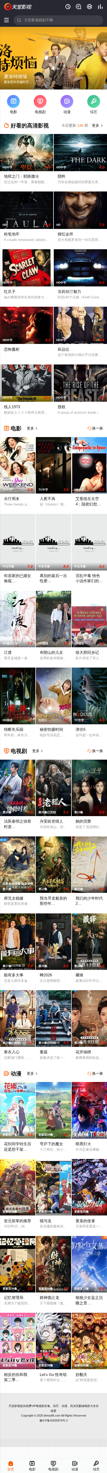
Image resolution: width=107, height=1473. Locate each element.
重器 (44, 1052)
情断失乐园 (13, 729)
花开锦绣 (83, 1052)
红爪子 (10, 291)
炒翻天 (81, 1374)
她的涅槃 (83, 821)
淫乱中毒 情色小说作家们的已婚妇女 (89, 580)
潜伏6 (80, 729)
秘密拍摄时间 (51, 729)
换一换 (95, 428)
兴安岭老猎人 (51, 821)
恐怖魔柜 (11, 349)
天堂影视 (14, 1405)
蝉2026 (46, 975)
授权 (61, 407)
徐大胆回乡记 (87, 652)
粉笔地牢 (11, 234)
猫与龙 (45, 1221)
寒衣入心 (11, 1052)
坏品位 (63, 349)
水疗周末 (11, 498)
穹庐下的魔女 (51, 1144)
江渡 (8, 652)
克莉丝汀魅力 (69, 291)
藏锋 (79, 975)
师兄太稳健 (13, 898)
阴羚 (61, 176)
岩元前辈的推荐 (17, 1221)
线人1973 (12, 407)
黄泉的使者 (85, 1221)
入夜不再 (47, 498)
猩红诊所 (65, 234)
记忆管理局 (13, 1297)
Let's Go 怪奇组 (53, 1374)
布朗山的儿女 (51, 652)
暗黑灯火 (83, 1144)
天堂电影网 (18, 7)
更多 (97, 125)
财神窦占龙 (49, 1297)
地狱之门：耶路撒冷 (21, 176)
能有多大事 (13, 975)
